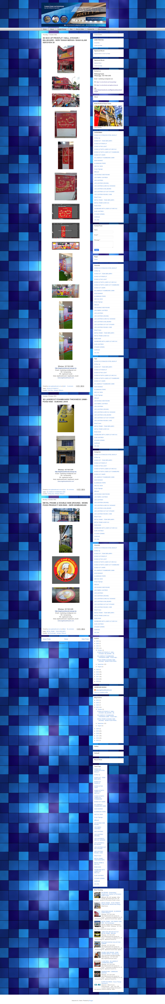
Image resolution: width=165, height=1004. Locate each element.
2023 (97, 643)
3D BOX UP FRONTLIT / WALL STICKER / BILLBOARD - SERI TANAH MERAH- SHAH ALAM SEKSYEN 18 (65, 40)
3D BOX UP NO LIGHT (100, 146)
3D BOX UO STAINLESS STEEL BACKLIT (105, 135)
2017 (97, 676)
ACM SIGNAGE (98, 160)
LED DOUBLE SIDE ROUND (102, 174)
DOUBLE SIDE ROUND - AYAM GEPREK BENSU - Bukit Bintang (110, 953)
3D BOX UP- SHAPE (99, 155)
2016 (97, 679)
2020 (97, 669)
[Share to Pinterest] (83, 386)
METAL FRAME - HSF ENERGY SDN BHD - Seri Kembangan (111, 922)
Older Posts (85, 639)
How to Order (80, 29)
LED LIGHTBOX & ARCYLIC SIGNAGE (104, 186)
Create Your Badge (98, 45)
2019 (97, 672)
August (100, 666)
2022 (97, 646)
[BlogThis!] (78, 386)
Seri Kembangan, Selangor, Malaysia (57, 633)
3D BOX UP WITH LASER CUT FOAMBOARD (106, 152)
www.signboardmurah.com (66, 378)
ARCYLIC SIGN (98, 166)
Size (71, 29)
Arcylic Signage (98, 169)
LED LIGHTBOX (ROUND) (101, 183)
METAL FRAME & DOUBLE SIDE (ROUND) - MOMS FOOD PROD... (107, 660)
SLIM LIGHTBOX (99, 211)
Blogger (91, 1000)
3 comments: (70, 386)
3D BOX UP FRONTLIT (52, 388)
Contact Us (91, 29)
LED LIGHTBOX (98, 180)
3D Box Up (97, 138)
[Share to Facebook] (82, 386)
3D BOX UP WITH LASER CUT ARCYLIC (105, 149)
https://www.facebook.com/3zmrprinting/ (106, 82)
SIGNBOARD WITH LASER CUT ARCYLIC (105, 208)
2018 (97, 674)
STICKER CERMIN (99, 214)
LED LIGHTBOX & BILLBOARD (102, 188)
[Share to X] (80, 386)
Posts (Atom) (69, 643)
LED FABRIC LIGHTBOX (101, 177)
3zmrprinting (96, 42)
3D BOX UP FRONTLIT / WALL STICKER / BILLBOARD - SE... (106, 653)
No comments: (71, 489)
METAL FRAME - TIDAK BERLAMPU (56, 631)
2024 (97, 641)
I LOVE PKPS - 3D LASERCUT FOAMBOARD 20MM (109, 962)
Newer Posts (47, 639)
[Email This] (77, 386)
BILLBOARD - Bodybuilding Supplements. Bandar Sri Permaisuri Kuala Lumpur (111, 894)
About (52, 29)
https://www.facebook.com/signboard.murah (107, 85)
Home (45, 29)
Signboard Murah (97, 53)
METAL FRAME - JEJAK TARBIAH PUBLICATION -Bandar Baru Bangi (110, 903)
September (101, 664)
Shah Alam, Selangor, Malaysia (55, 390)
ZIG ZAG (96, 220)
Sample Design (62, 29)
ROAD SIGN (97, 205)
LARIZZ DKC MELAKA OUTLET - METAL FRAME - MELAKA (110, 932)
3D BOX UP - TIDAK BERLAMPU (103, 141)
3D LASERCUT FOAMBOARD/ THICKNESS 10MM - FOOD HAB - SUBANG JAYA (65, 400)
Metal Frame (97, 197)
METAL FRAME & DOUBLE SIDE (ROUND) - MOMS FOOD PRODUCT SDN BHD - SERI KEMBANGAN (65, 504)
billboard (96, 171)
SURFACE (97, 217)
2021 (97, 648)
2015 (97, 681)
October (100, 650)
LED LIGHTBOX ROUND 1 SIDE (103, 194)
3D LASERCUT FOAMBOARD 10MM (56, 492)
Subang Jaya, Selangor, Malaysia (56, 493)
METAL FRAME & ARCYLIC (101, 203)
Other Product (102, 29)
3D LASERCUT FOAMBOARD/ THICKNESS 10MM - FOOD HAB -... (107, 656)
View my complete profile (101, 692)
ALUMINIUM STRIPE (100, 163)
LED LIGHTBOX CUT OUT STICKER (104, 191)
